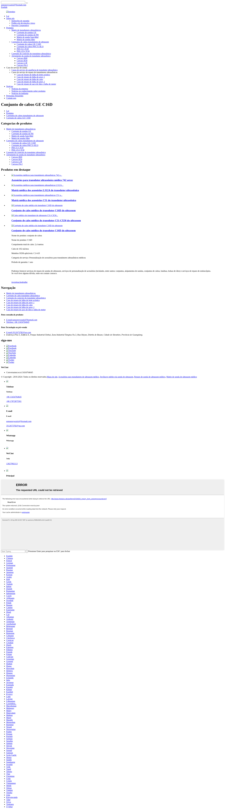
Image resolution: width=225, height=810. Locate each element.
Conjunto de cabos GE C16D (29, 44)
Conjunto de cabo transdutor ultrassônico (23, 295)
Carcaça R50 (22, 60)
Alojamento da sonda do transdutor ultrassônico (31, 56)
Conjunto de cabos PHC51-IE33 (30, 46)
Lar (7, 16)
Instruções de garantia (20, 21)
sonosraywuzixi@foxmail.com (18, 421)
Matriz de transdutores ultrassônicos (26, 30)
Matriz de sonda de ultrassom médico (181, 377)
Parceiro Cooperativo (20, 25)
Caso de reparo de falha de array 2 (31, 82)
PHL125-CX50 (23, 51)
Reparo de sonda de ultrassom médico (149, 377)
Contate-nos (11, 98)
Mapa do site (52, 377)
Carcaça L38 (22, 63)
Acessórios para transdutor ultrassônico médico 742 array (42, 180)
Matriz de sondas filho (26, 39)
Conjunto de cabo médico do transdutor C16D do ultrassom (43, 210)
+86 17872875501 (13, 401)
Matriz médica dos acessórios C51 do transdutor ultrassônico (43, 200)
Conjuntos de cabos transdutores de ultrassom (30, 42)
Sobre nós (10, 18)
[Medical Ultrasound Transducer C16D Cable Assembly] (37, 225)
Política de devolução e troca (23, 23)
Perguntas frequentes (14, 96)
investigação (16, 282)
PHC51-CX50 (23, 49)
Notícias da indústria (19, 93)
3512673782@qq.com (15, 426)
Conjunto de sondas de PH (28, 35)
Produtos (10, 28)
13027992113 (12, 464)
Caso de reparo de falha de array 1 (31, 77)
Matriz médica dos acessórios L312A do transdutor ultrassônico (45, 190)
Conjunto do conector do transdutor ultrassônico (31, 53)
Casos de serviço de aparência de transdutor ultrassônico (34, 70)
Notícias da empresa (19, 89)
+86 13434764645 (13, 397)
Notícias (9, 86)
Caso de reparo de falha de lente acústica (33, 75)
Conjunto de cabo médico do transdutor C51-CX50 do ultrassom (46, 220)
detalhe (24, 282)
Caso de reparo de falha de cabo (30, 79)
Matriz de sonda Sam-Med (27, 37)
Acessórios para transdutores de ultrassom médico (78, 377)
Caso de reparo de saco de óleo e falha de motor (36, 84)
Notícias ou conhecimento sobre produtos (28, 91)
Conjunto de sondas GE (26, 32)
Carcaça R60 (22, 58)
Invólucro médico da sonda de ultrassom (116, 377)
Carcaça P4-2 (22, 65)
